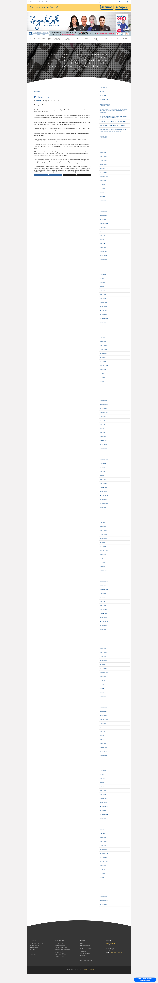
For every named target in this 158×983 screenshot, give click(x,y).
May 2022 (102, 334)
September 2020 (104, 412)
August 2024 (103, 227)
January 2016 (103, 613)
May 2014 (102, 688)
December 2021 (103, 353)
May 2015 (102, 641)
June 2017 (102, 562)
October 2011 (103, 810)
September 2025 (104, 176)
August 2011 (103, 818)
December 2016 (103, 578)
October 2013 (103, 715)
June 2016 (102, 601)
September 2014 (104, 672)
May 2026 (102, 145)
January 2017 (103, 574)
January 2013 (103, 751)
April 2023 (102, 290)
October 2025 (103, 172)
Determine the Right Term (60, 951)
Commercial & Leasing (85, 953)
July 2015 (102, 633)
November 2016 (104, 582)
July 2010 (102, 869)
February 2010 (103, 889)
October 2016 (103, 586)
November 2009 (104, 900)
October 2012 (103, 763)
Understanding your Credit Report (62, 949)
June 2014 (102, 684)
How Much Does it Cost (34, 945)
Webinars (105, 38)
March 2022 (103, 341)
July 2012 (102, 774)
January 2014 (103, 704)
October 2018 (103, 499)
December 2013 (103, 708)
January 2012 (103, 798)
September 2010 (104, 861)
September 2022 (104, 318)
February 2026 (103, 156)
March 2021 (103, 389)
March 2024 (103, 247)
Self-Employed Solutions (60, 954)
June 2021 (102, 377)
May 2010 (102, 877)
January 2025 (103, 208)
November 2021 (104, 357)
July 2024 (102, 231)
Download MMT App (59, 956)
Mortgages (41, 38)
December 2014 (103, 660)
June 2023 (102, 282)
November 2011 (104, 806)
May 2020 (102, 428)
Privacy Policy (92, 969)
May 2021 (102, 381)
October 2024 (103, 219)
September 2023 (104, 271)
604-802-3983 (111, 954)
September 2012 (104, 767)
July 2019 (102, 467)
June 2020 (102, 424)
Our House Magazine (86, 960)
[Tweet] (77, 175)
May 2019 (102, 475)
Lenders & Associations (85, 957)
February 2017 (103, 570)
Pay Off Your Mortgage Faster (61, 953)
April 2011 (102, 833)
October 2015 (103, 625)
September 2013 (104, 719)
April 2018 (102, 522)
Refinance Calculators (85, 945)
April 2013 (102, 739)
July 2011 (102, 822)
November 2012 (104, 759)
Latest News (103, 95)
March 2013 (103, 743)
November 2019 (104, 452)
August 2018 (103, 507)
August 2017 (103, 554)
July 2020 (102, 420)
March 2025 (103, 200)
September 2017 (104, 550)
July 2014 (102, 680)
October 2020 (103, 408)
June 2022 (102, 330)
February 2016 (103, 609)
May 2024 (102, 239)
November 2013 (104, 711)
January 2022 (103, 349)
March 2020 (103, 436)
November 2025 (104, 168)
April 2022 (102, 338)
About (118, 38)
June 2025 (102, 188)
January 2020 (103, 444)
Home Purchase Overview (60, 943)
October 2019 (103, 456)
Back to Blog (36, 91)
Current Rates (32, 954)
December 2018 (103, 491)
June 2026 (102, 141)
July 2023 (102, 278)
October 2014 (103, 668)
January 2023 (103, 302)
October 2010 (103, 857)
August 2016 (103, 593)
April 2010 (102, 881)
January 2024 (103, 255)
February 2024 (103, 251)
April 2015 (102, 645)
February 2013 (103, 747)
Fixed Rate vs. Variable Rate (61, 947)
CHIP (81, 943)
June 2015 (102, 637)
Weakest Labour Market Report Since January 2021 (113, 125)
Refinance (77, 38)
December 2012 (103, 755)
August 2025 (103, 180)
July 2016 (102, 597)
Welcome (32, 38)
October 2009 (103, 904)
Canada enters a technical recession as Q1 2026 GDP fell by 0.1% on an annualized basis (113, 116)
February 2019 (103, 483)
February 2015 (103, 652)
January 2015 (103, 656)
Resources (86, 38)
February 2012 (103, 794)
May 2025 (102, 192)
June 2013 (102, 731)
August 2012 (103, 770)
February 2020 (103, 440)
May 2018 (102, 519)
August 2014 (103, 676)
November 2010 (104, 853)
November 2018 (104, 495)
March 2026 (103, 152)
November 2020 (104, 404)
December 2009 (103, 897)
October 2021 (103, 361)
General (38, 100)
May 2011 (102, 830)
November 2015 (104, 621)
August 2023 (103, 274)
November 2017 (104, 542)
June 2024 (102, 235)
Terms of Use (84, 969)
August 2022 (103, 322)
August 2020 (103, 416)
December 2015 (103, 617)
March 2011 (103, 837)
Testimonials (83, 951)
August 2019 (103, 463)
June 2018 (102, 515)
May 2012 (102, 782)
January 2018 (103, 534)
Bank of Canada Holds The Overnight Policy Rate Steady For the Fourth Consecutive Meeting (113, 130)
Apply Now (32, 953)
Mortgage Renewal (34, 947)
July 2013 (102, 727)
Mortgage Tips (104, 99)
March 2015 (103, 648)
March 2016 (103, 605)
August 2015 (103, 629)
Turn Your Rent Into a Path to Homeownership (54, 39)
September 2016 (104, 589)
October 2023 (103, 267)
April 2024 (102, 243)
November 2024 (104, 215)
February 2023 (103, 298)
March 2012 (103, 790)
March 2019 (103, 479)
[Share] (48, 175)
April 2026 (102, 149)
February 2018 (103, 530)
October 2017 (103, 546)
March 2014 (103, 696)
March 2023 (103, 294)
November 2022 (104, 310)
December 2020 (103, 400)
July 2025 (102, 184)
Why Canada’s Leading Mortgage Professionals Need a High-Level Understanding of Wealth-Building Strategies (114, 110)
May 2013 (102, 735)
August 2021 (103, 369)
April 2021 (102, 385)
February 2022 (103, 345)
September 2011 (104, 814)
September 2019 (104, 460)
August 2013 (103, 723)
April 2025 (102, 196)
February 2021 (103, 393)
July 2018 (102, 511)
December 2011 (103, 802)
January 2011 (103, 845)
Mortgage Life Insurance (35, 951)
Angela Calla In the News (96, 40)
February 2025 (103, 204)
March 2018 (103, 526)
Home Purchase (68, 39)
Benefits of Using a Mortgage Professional (38, 943)
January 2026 (103, 160)
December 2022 (103, 306)
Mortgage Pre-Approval (60, 945)
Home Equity (32, 949)
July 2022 (102, 326)
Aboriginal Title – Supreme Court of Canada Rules (113, 121)
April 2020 (102, 432)
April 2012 (102, 786)
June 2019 (102, 471)
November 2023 (104, 263)
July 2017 (102, 558)
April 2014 (102, 692)
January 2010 (103, 893)
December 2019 (103, 448)
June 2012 (102, 778)
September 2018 (104, 503)
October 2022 (103, 314)
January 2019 (103, 487)
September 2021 (104, 365)
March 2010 (103, 885)
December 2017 (103, 538)
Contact (125, 38)
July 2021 (102, 373)
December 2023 (103, 259)
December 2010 (103, 849)
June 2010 (102, 873)
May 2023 (102, 286)
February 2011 (103, 841)
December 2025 (103, 164)
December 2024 (103, 212)
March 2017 (103, 566)
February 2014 (103, 700)
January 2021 (103, 397)
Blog (112, 38)
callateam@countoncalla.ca (115, 952)
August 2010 (103, 865)
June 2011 (102, 826)
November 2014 (104, 664)
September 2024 (104, 223)
